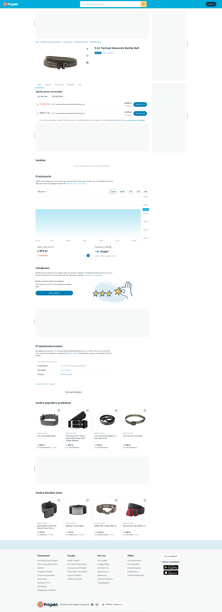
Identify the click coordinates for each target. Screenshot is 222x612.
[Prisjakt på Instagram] (97, 604)
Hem (37, 42)
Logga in (211, 4)
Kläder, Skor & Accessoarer (51, 42)
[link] (49, 428)
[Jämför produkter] (87, 62)
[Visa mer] (37, 104)
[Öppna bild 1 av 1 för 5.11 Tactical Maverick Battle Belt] (60, 63)
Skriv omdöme (108, 53)
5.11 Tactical (65, 370)
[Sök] (144, 4)
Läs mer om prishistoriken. (77, 183)
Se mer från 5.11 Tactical (45, 384)
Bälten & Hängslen (81, 42)
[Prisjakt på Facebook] (92, 604)
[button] (87, 48)
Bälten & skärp (96, 42)
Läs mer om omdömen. (93, 275)
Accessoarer (67, 42)
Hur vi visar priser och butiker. (134, 120)
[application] (92, 219)
